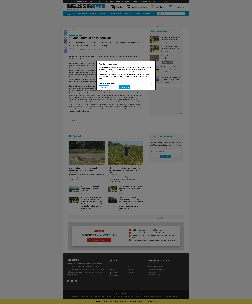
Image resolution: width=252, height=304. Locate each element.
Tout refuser (104, 87)
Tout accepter (124, 87)
